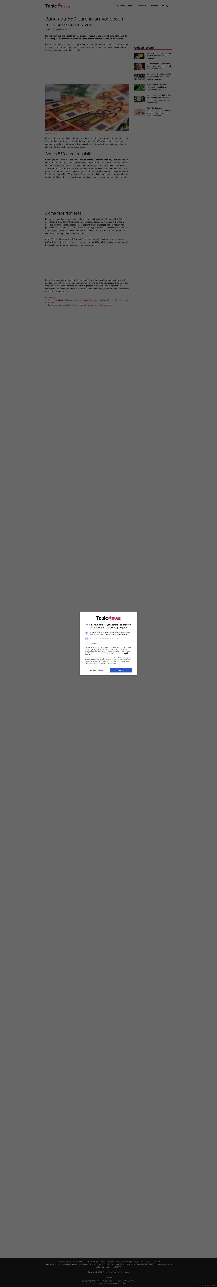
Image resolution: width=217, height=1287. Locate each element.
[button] (108, 643)
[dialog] (108, 643)
